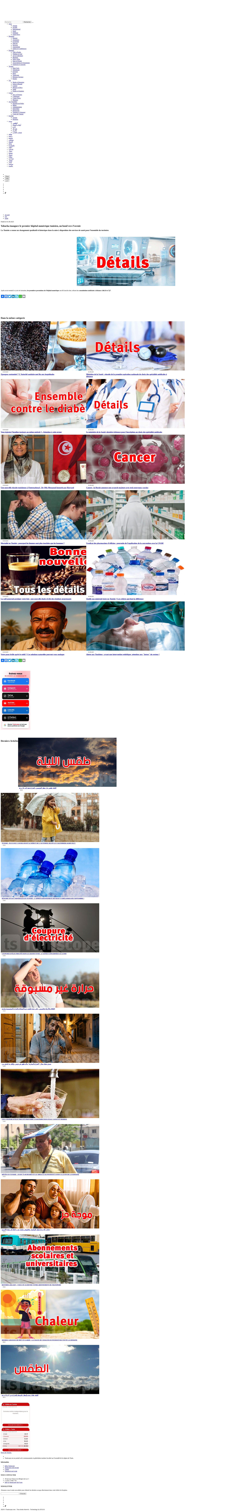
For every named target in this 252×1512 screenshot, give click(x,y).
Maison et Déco (17, 87)
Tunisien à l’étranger (19, 112)
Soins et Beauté (17, 84)
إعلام (10, 147)
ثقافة (10, 134)
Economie (16, 41)
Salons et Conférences (19, 49)
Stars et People (17, 61)
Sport (14, 31)
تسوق (10, 155)
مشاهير (11, 140)
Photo (7, 176)
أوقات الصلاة (17, 125)
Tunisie (15, 26)
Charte (7, 1469)
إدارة (14, 127)
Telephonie (16, 70)
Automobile (16, 47)
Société (15, 27)
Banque (15, 38)
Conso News (17, 98)
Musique (15, 57)
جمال (10, 151)
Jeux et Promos (17, 94)
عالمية (11, 166)
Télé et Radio (17, 52)
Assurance (16, 40)
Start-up (15, 43)
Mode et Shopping (18, 82)
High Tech (16, 68)
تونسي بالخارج (17, 132)
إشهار (10, 160)
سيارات (11, 158)
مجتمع (11, 138)
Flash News (16, 34)
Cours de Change (18, 114)
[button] (10, 24)
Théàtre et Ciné (17, 54)
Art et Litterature (18, 56)
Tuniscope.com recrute (12, 1467)
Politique (15, 33)
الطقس (15, 123)
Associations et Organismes (21, 63)
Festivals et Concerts (19, 64)
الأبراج (15, 130)
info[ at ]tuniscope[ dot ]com (13, 1482)
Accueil (7, 215)
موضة (11, 153)
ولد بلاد (15, 129)
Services (15, 45)
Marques (15, 100)
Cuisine (15, 86)
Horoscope (16, 110)
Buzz (14, 73)
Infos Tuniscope (10, 1466)
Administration (17, 107)
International (16, 29)
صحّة (10, 143)
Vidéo (7, 178)
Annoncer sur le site (11, 1471)
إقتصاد (11, 142)
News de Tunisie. (6, 1452)
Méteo (15, 105)
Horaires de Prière (18, 103)
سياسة (11, 164)
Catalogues (16, 96)
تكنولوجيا (11, 145)
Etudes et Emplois (18, 91)
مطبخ (10, 157)
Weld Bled (16, 109)
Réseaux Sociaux (18, 77)
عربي (7, 180)
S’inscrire (22, 1493)
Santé (14, 89)
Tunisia (15, 117)
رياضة (11, 136)
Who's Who (16, 59)
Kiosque (15, 71)
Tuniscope (16, 75)
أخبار (10, 162)
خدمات (11, 149)
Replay (15, 79)
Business (15, 119)
